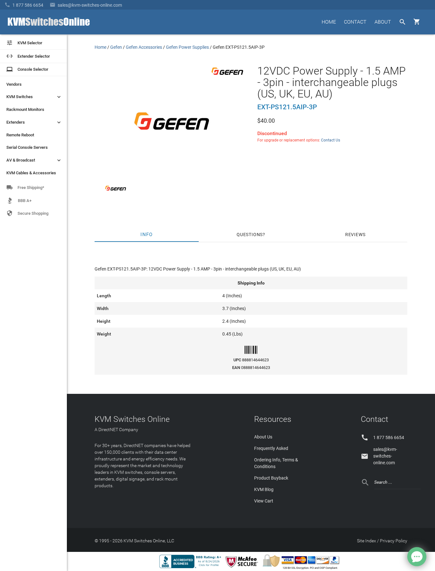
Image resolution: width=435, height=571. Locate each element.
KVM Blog (264, 489)
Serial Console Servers (27, 147)
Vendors (14, 84)
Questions (250, 234)
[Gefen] (227, 76)
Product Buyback (271, 478)
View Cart (263, 500)
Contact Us (330, 140)
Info (146, 234)
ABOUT (382, 22)
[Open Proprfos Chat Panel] (416, 556)
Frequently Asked (271, 448)
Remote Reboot (20, 135)
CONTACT (355, 22)
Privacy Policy (393, 540)
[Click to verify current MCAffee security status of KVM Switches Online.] (243, 567)
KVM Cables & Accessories (31, 172)
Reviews (355, 234)
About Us (263, 436)
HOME (329, 22)
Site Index (366, 540)
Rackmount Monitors (25, 109)
